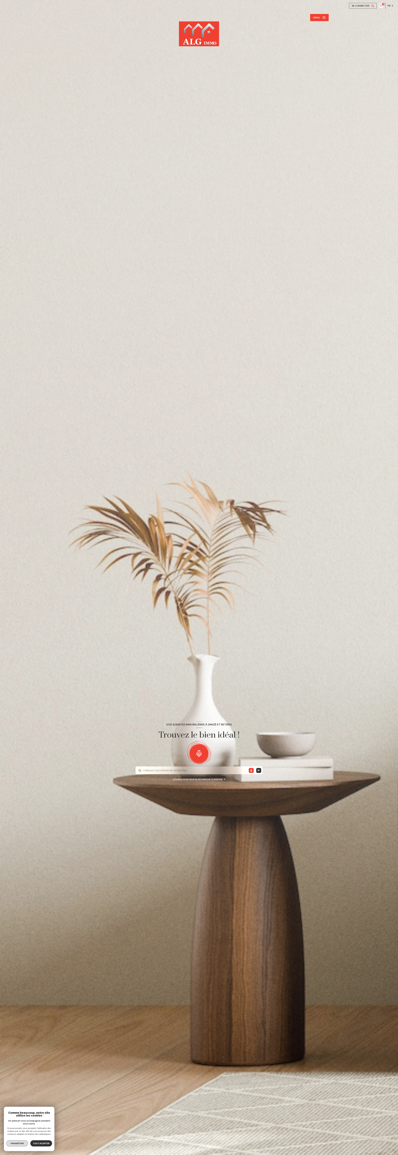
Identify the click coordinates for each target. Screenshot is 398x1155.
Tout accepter (41, 1143)
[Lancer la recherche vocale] (199, 753)
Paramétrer (17, 1143)
